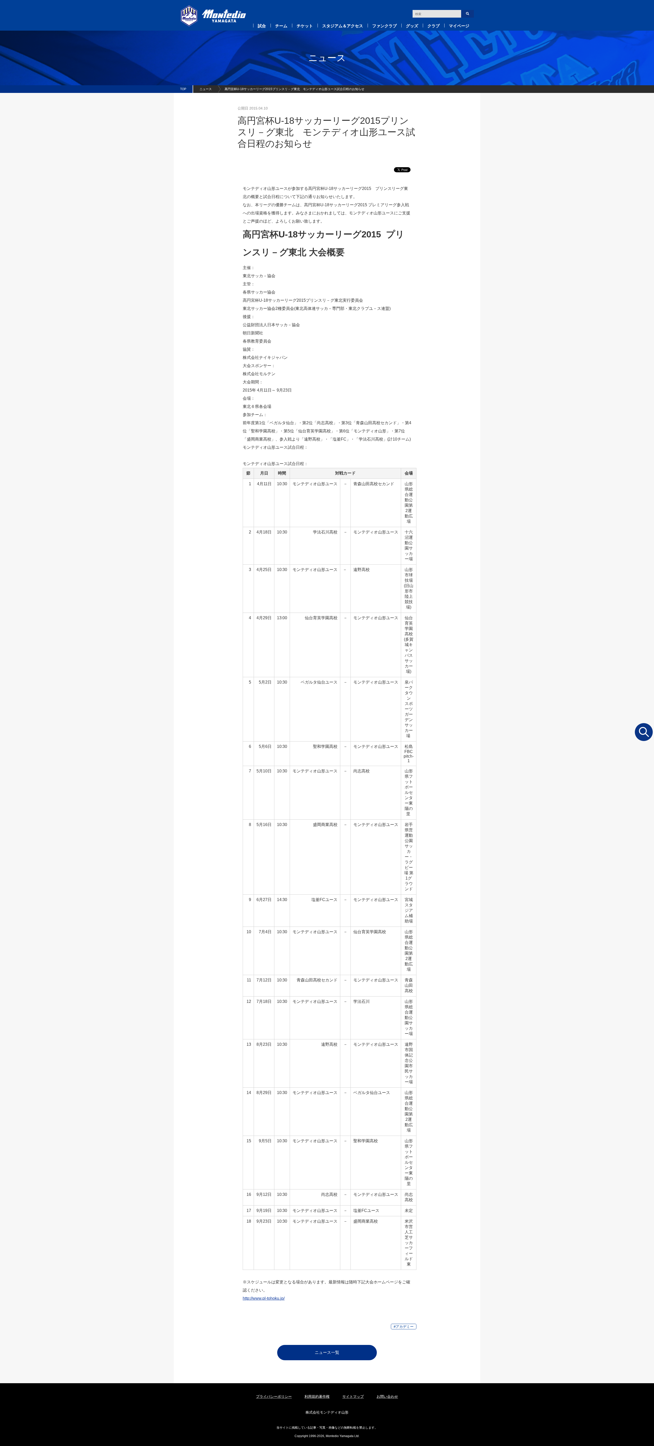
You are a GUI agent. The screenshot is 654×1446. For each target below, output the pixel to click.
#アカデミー (404, 1327)
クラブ (433, 26)
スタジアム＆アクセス (342, 26)
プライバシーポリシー (274, 1396)
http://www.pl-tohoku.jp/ (264, 1298)
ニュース (206, 89)
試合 (262, 26)
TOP (183, 89)
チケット (305, 26)
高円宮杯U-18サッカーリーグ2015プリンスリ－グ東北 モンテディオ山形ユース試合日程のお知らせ (294, 89)
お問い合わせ (387, 1396)
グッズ (412, 26)
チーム (281, 26)
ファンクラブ (384, 26)
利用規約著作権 (317, 1396)
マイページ (459, 26)
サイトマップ (353, 1396)
